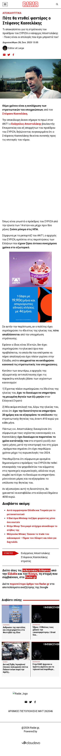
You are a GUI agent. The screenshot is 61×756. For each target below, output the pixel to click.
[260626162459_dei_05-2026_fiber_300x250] (30, 304)
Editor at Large (16, 48)
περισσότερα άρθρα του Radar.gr (29, 583)
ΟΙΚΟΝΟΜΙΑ (6, 624)
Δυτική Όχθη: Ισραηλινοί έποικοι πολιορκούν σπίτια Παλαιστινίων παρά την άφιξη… (15, 668)
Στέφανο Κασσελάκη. (15, 113)
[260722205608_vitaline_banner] (30, 269)
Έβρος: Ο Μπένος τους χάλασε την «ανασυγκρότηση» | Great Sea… (44, 631)
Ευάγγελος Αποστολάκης (26, 123)
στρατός (26, 561)
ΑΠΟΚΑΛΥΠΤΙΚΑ (12, 12)
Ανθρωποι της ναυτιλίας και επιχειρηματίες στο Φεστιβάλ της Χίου (14, 630)
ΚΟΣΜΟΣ (5, 662)
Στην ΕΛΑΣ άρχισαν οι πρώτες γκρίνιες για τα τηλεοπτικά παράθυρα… (44, 667)
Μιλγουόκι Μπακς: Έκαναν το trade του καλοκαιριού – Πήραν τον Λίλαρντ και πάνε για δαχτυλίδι (31, 538)
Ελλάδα (12, 573)
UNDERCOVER (36, 624)
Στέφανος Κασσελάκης (34, 557)
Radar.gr (30, 577)
